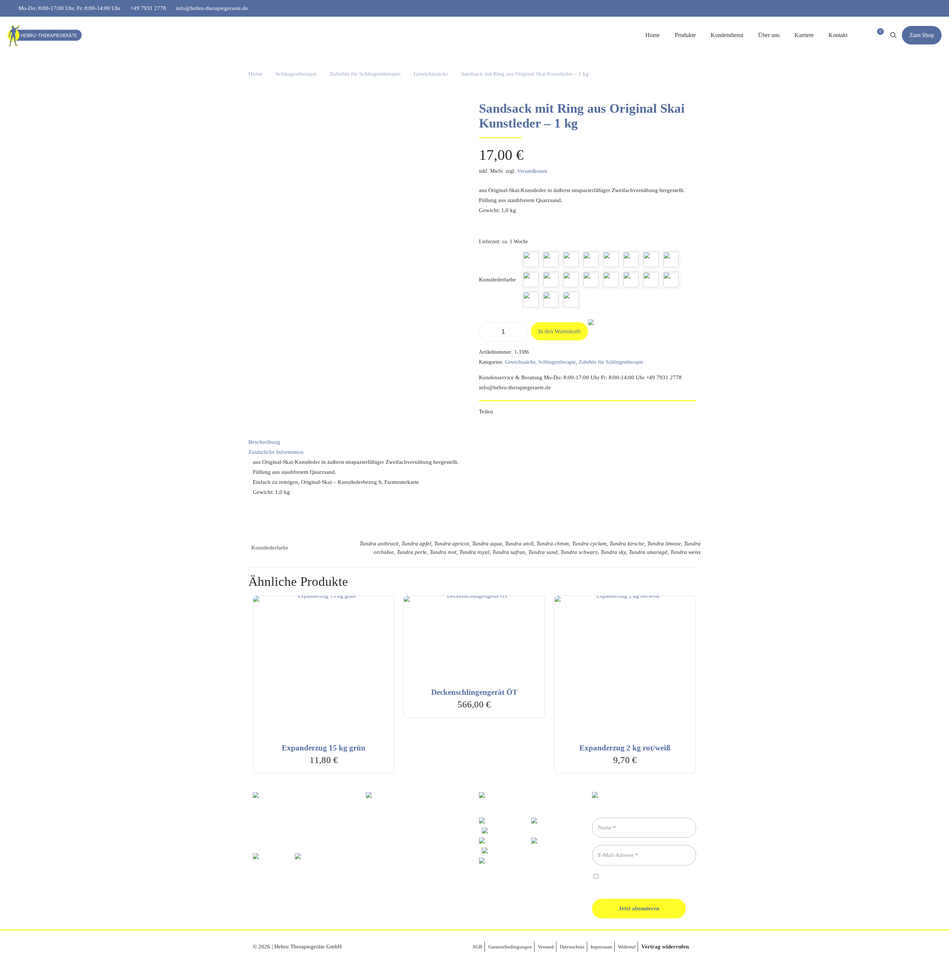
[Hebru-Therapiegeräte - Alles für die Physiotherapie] (44, 35)
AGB (477, 947)
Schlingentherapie (296, 74)
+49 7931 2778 (148, 8)
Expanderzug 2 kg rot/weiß (625, 747)
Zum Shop (921, 35)
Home (255, 74)
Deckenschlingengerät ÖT (474, 692)
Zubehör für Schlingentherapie (365, 74)
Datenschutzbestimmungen (653, 877)
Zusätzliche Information (276, 452)
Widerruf (626, 947)
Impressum (601, 947)
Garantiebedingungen (510, 947)
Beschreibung (264, 442)
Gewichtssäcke (431, 74)
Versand (546, 947)
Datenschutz (572, 947)
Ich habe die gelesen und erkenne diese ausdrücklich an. (636, 880)
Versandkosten (532, 171)
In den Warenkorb (559, 331)
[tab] (474, 442)
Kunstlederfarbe (497, 280)
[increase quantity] (518, 332)
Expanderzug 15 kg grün (324, 747)
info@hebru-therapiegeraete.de (212, 8)
